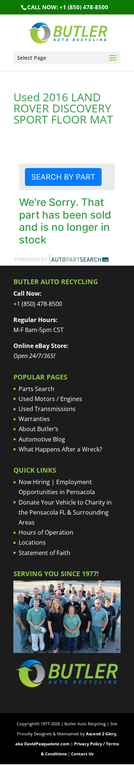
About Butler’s (38, 429)
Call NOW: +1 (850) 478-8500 (67, 7)
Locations (32, 542)
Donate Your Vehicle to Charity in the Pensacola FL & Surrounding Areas (65, 512)
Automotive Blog (42, 439)
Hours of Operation (46, 532)
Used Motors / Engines (50, 399)
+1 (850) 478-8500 (37, 304)
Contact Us (82, 753)
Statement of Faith (44, 553)
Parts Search (36, 389)
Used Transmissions (47, 409)
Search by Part (63, 177)
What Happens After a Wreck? (60, 449)
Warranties (34, 419)
